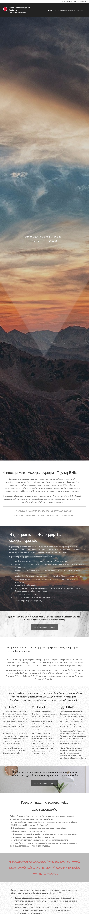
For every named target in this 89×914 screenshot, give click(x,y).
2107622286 (83, 1)
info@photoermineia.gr (70, 1)
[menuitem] (50, 10)
